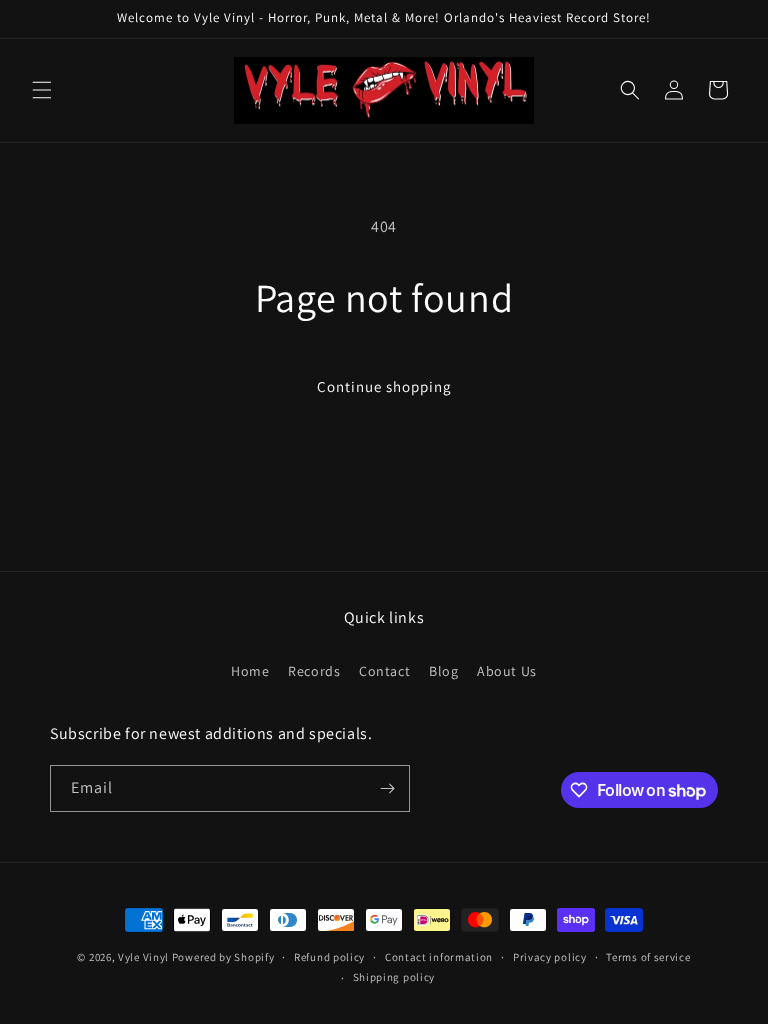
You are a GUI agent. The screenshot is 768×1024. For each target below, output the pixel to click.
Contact (384, 671)
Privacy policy (550, 957)
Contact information (439, 957)
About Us (507, 671)
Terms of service (648, 957)
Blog (443, 671)
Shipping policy (394, 977)
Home (250, 671)
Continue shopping (384, 386)
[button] (42, 90)
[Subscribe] (387, 788)
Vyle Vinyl (143, 957)
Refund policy (329, 957)
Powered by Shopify (223, 957)
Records (314, 671)
